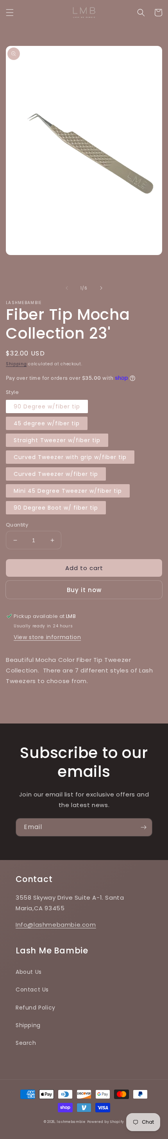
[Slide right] (101, 288)
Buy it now (84, 590)
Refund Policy (35, 1007)
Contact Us (32, 989)
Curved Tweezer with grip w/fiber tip (70, 457)
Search (26, 1043)
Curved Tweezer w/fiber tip (56, 474)
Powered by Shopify (106, 1121)
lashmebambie (71, 1121)
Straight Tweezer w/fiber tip (57, 440)
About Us (29, 972)
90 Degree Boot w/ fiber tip (56, 508)
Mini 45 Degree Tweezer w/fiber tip (68, 491)
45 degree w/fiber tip (47, 423)
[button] (9, 12)
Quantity (17, 524)
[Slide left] (66, 288)
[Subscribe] (143, 827)
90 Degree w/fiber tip (47, 406)
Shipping (16, 364)
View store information (47, 637)
